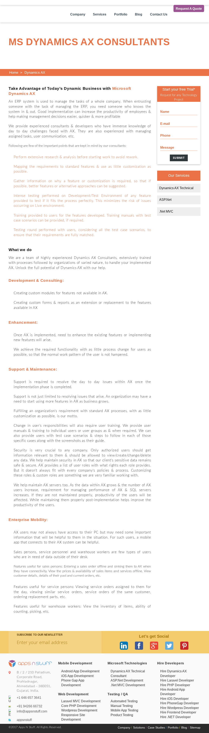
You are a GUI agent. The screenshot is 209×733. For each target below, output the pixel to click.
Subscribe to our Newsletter (39, 634)
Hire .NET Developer (175, 717)
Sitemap (195, 727)
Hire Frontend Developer (178, 712)
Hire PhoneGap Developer (179, 703)
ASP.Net (165, 199)
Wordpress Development (79, 710)
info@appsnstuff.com (32, 711)
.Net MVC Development (128, 685)
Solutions (140, 727)
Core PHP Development (78, 706)
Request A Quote (189, 8)
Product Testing (122, 715)
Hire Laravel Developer (177, 680)
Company (77, 14)
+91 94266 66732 (29, 706)
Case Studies (157, 727)
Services (99, 14)
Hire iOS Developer (174, 698)
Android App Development (80, 671)
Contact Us (158, 14)
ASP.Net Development (127, 680)
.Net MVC (166, 211)
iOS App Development (77, 676)
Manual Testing (122, 706)
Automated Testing (124, 701)
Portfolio (120, 14)
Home (13, 72)
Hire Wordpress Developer (179, 708)
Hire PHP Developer (175, 685)
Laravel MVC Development (80, 701)
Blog (138, 14)
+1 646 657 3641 (29, 697)
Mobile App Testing (124, 710)
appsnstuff (24, 720)
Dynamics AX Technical (176, 188)
